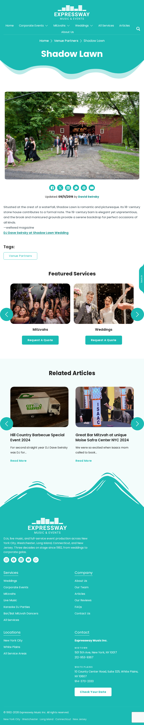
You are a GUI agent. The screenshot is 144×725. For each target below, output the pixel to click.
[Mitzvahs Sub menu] (68, 25)
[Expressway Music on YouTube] (28, 560)
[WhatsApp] (76, 188)
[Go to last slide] (6, 314)
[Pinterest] (84, 188)
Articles (124, 26)
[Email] (92, 188)
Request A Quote (40, 340)
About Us (67, 32)
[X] (60, 188)
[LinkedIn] (68, 188)
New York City (13, 640)
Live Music (10, 600)
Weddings (82, 26)
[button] (138, 29)
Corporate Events (31, 26)
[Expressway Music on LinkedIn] (21, 560)
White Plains (12, 647)
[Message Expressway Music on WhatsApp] (36, 560)
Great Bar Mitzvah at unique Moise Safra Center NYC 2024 (102, 437)
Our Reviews (83, 600)
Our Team (82, 587)
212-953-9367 (84, 657)
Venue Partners (66, 41)
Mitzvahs (59, 26)
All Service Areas (15, 653)
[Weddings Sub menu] (91, 25)
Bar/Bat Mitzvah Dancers (21, 613)
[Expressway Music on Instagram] (6, 560)
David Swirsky (88, 197)
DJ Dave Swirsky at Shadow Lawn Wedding (36, 233)
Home (9, 26)
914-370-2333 (84, 681)
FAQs (78, 607)
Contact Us (82, 613)
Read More (18, 461)
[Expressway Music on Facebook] (14, 560)
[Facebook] (52, 188)
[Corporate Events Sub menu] (46, 25)
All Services (106, 26)
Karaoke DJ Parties (17, 607)
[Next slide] (137, 314)
